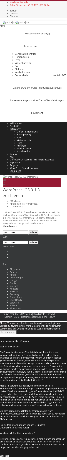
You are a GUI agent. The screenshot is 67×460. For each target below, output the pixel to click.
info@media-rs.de (19, 2)
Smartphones (16, 297)
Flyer (17, 59)
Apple (13, 203)
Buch (17, 66)
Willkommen (31, 33)
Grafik (13, 283)
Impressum (16, 100)
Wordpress (31, 203)
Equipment (37, 112)
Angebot (27, 100)
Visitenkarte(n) (23, 63)
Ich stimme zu (8, 332)
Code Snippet (17, 277)
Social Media (22, 75)
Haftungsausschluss (31, 316)
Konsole (14, 288)
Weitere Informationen (48, 328)
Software (14, 302)
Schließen (4, 455)
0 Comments (16, 206)
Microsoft (14, 291)
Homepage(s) (22, 56)
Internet (14, 286)
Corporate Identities (25, 53)
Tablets (20, 203)
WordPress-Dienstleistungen (48, 100)
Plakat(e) (19, 69)
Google (13, 280)
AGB (64, 75)
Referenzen (30, 46)
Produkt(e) (44, 33)
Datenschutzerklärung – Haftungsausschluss (37, 87)
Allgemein (15, 269)
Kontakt (57, 75)
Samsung (14, 294)
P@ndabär (15, 201)
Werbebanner (22, 72)
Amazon (14, 272)
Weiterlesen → (10, 226)
